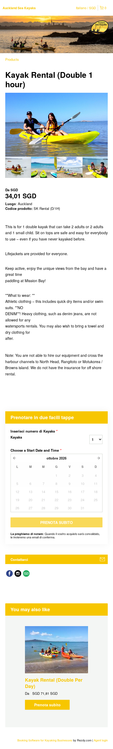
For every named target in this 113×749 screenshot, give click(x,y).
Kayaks (16, 437)
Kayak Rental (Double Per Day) (54, 683)
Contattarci (19, 559)
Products (12, 59)
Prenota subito (47, 704)
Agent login (101, 740)
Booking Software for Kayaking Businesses (45, 740)
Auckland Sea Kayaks (19, 8)
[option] (18, 167)
